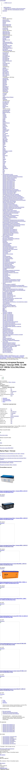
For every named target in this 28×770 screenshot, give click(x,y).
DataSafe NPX (6, 79)
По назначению (6, 236)
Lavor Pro (5, 138)
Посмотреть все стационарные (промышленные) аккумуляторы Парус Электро (11, 462)
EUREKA (5, 125)
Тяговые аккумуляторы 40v (9, 184)
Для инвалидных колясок (8, 263)
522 (11, 420)
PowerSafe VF (6, 52)
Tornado (4, 161)
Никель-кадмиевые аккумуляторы (10, 222)
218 (11, 423)
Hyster (4, 132)
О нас (4, 700)
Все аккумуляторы (7, 711)
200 (11, 390)
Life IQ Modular (6, 37)
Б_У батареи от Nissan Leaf (9, 291)
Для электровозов (6, 278)
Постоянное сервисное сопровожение (11, 340)
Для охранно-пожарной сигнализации (11, 270)
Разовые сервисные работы (9, 339)
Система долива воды (7, 348)
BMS (4, 308)
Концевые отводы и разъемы (9, 343)
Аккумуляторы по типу (8, 174)
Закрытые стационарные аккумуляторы (11, 225)
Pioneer (4, 149)
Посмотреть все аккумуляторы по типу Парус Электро (12, 453)
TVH (4, 95)
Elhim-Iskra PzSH (6, 32)
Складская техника (7, 400)
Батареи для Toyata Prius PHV (9, 295)
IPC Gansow (5, 133)
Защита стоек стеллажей (8, 333)
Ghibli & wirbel (6, 129)
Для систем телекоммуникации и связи (11, 280)
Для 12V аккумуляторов (8, 314)
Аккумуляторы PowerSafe (8, 226)
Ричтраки (5, 241)
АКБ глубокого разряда (8, 235)
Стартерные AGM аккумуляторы (10, 204)
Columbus (5, 117)
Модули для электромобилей (9, 305)
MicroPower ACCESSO (8, 43)
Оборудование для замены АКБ (10, 346)
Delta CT (4, 85)
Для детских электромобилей (9, 262)
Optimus (4, 67)
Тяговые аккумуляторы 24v (9, 182)
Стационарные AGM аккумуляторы (11, 215)
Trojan (4, 107)
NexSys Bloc (5, 104)
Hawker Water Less (7, 25)
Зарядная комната (6, 328)
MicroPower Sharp (6, 46)
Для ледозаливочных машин (9, 266)
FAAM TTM (5, 29)
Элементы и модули (7, 304)
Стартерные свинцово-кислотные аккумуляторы (13, 197)
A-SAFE (4, 94)
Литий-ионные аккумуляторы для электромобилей (14, 290)
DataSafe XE (5, 53)
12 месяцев (13, 413)
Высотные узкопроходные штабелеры (11, 238)
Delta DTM (5, 90)
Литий (4, 283)
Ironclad (4, 22)
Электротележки (6, 244)
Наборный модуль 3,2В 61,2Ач (9, 306)
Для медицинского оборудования (10, 249)
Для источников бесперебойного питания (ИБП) (13, 285)
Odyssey (4, 105)
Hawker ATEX (6, 19)
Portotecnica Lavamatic (7, 150)
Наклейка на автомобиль (8, 299)
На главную (2, 754)
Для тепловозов (6, 277)
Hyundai (4, 38)
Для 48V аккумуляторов (8, 318)
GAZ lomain (5, 55)
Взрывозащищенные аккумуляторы (10, 189)
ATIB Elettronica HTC (7, 42)
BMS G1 (4, 310)
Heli (3, 172)
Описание (5, 398)
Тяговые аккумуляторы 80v (9, 188)
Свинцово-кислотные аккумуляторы (11, 194)
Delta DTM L (5, 87)
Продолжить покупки (5, 769)
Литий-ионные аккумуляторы (9, 201)
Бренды (4, 17)
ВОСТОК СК (6, 72)
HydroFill (5, 93)
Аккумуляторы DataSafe (8, 228)
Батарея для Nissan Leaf (8, 297)
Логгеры (4, 307)
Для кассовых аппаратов (8, 248)
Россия (12, 394)
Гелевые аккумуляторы (8, 209)
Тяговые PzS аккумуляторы (9, 179)
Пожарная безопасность (8, 329)
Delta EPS (5, 81)
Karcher (4, 134)
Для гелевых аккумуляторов (9, 325)
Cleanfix (4, 115)
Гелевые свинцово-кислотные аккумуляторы (13, 196)
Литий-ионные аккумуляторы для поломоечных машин (15, 301)
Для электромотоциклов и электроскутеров (12, 298)
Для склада (5, 327)
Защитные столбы (7, 335)
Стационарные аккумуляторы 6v (10, 230)
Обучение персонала (7, 338)
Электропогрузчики (7, 243)
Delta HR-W (5, 78)
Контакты (5, 10)
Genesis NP (5, 65)
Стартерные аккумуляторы (9, 203)
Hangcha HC (5, 131)
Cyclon (4, 62)
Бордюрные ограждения (8, 332)
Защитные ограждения (8, 331)
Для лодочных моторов (8, 253)
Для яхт (4, 255)
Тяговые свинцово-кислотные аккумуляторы (13, 176)
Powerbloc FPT (6, 101)
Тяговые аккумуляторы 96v (9, 731)
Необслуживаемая (15, 416)
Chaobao (4, 114)
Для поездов (5, 276)
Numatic (4, 146)
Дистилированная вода (8, 349)
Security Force (6, 71)
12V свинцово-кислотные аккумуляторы (12, 195)
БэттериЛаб (5, 49)
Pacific (4, 148)
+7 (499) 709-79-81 (13, 9)
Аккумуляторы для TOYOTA (9, 743)
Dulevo (4, 124)
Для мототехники (6, 256)
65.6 (11, 395)
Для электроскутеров (7, 264)
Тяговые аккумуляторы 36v (9, 183)
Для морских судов (7, 250)
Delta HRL (5, 84)
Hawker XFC (5, 106)
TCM (4, 157)
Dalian (4, 119)
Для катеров (5, 252)
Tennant (4, 159)
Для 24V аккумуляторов (8, 315)
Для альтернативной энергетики (10, 246)
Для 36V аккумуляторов (8, 317)
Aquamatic (5, 99)
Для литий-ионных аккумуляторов (10, 321)
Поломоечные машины (8, 239)
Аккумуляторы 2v (7, 218)
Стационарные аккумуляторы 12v (10, 231)
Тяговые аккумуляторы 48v (9, 186)
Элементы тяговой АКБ (8, 234)
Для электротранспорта (8, 258)
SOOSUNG (5, 155)
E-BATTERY (3, 0)
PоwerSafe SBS (6, 58)
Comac (4, 118)
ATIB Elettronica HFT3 (7, 48)
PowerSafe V (5, 57)
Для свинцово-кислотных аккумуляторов (12, 324)
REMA (4, 98)
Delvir (4, 120)
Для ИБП (5, 269)
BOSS (4, 113)
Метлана (4, 167)
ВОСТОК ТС (6, 69)
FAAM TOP (5, 28)
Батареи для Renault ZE (8, 294)
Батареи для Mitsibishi (7, 293)
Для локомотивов (6, 274)
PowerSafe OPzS (6, 56)
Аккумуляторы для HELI (8, 737)
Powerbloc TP (6, 103)
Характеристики (6, 399)
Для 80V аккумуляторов (8, 320)
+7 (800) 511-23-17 (14, 8)
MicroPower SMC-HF (7, 50)
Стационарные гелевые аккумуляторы (11, 211)
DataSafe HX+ (6, 88)
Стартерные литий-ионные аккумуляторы (12, 208)
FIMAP (4, 127)
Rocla (4, 154)
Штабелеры (5, 242)
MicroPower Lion (6, 39)
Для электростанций (7, 281)
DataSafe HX (5, 91)
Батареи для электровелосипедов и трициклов (13, 288)
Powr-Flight (5, 152)
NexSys (4, 23)
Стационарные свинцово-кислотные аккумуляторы (14, 200)
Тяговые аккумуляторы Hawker (9, 191)
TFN (4, 160)
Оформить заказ (3, 768)
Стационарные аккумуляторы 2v (10, 229)
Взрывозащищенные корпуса (9, 342)
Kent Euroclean (6, 135)
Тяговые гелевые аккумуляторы (10, 177)
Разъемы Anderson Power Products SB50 (11, 345)
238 (11, 421)
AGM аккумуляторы (7, 214)
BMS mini (5, 311)
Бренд (4, 401)
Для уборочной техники (8, 265)
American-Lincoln (6, 110)
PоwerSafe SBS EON (7, 60)
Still (3, 169)
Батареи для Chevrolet (7, 292)
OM (3, 147)
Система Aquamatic (7, 350)
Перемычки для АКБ (7, 347)
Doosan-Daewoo (6, 122)
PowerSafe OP (6, 59)
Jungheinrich (5, 168)
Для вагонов (5, 273)
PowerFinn (5, 44)
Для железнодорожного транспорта (10, 272)
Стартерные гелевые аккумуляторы (10, 205)
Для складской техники (8, 237)
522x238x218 (13, 391)
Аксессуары (5, 341)
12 (11, 388)
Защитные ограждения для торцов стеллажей (13, 334)
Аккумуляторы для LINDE (8, 740)
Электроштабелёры (7, 245)
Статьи (4, 701)
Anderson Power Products (8, 97)
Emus (4, 41)
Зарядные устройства (7, 312)
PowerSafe (5, 76)
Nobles (4, 143)
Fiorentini (5, 128)
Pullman (4, 153)
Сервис (4, 336)
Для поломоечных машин (8, 267)
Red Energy (5, 70)
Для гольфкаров (6, 259)
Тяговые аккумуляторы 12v (9, 181)
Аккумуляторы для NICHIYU (9, 741)
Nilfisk (4, 142)
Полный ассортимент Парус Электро (8, 464)
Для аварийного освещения (9, 271)
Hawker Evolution (6, 21)
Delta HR (5, 80)
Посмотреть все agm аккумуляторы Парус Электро (11, 455)
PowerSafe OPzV (6, 63)
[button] (0, 375)
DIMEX (4, 121)
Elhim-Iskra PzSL (6, 34)
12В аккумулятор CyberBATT (9, 284)
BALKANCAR (6, 111)
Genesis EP (5, 64)
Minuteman (5, 140)
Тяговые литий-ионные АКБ (9, 193)
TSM (4, 163)
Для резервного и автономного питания (11, 279)
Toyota (4, 162)
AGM (12, 392)
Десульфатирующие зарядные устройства (12, 326)
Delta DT (5, 83)
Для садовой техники (7, 257)
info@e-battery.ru (7, 7)
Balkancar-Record (6, 112)
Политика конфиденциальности (7, 748)
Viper (4, 165)
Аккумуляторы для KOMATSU (9, 739)
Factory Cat (5, 126)
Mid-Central (5, 139)
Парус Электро (6, 74)
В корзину (2, 495)
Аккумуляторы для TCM (8, 742)
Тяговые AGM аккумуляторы (9, 180)
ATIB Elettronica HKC (7, 45)
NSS (4, 145)
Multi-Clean (5, 141)
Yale (3, 173)
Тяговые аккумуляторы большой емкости (12, 190)
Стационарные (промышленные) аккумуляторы (13, 219)
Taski (4, 156)
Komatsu (4, 136)
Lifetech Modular (6, 36)
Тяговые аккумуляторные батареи (10, 175)
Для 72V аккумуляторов (8, 319)
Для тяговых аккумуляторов (9, 322)
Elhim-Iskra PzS (6, 31)
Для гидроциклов (6, 251)
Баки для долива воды (7, 352)
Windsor (4, 166)
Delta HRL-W (6, 86)
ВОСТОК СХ (6, 73)
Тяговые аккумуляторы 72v (9, 187)
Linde (4, 170)
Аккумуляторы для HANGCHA (10, 736)
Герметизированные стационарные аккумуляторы (14, 224)
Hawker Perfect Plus (7, 24)
